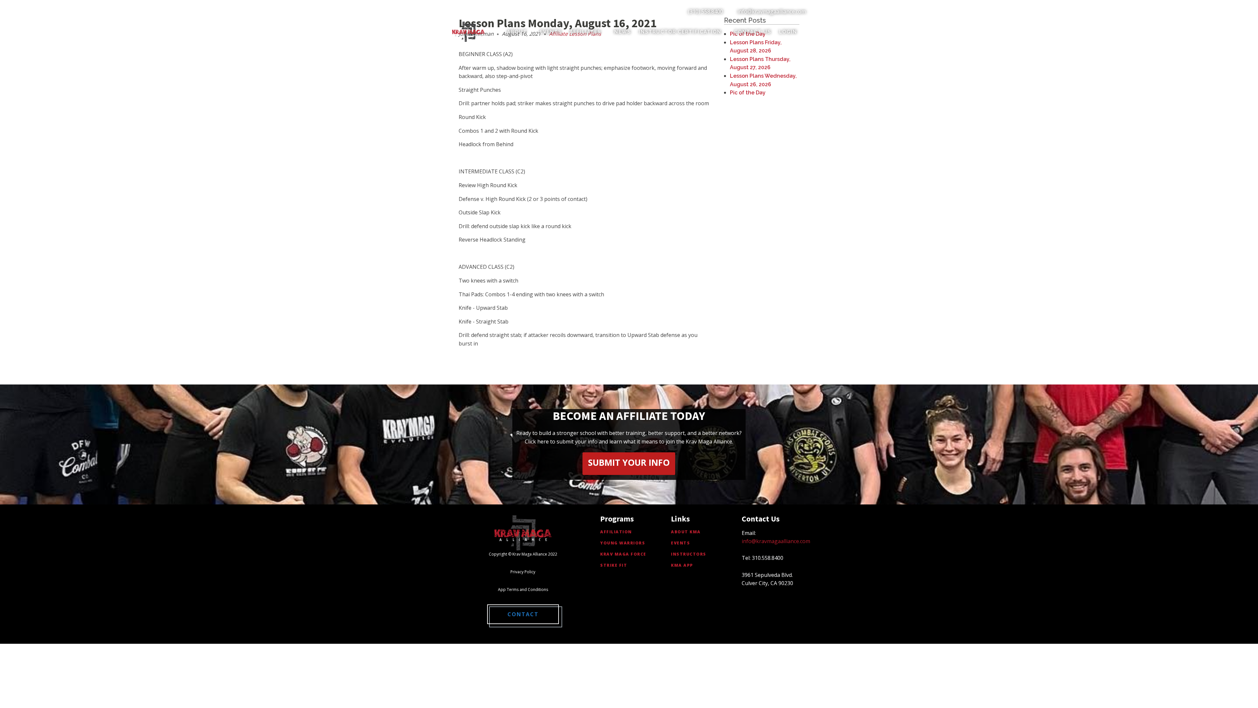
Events (551, 31)
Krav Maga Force (623, 554)
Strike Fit (613, 565)
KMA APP (682, 565)
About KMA (686, 532)
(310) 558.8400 (705, 11)
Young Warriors (622, 543)
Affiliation (616, 532)
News (622, 31)
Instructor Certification (680, 31)
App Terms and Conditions (523, 589)
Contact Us (752, 31)
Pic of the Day (748, 92)
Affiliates (585, 31)
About (517, 31)
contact (523, 614)
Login (788, 31)
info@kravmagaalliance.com (771, 11)
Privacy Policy (522, 572)
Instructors (688, 554)
